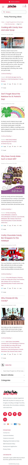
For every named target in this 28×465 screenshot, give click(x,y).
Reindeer (19, 220)
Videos (20, 351)
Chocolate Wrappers (11, 277)
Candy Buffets (15, 341)
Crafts (2, 279)
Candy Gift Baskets (6, 214)
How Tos (19, 77)
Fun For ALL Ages (12, 77)
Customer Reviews (8, 435)
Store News (4, 351)
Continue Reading (6, 73)
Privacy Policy (7, 449)
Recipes (3, 81)
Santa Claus (4, 222)
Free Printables (20, 279)
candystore (14, 214)
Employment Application (10, 446)
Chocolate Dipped (5, 216)
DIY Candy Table (13, 347)
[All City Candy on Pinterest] (15, 414)
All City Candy (9, 213)
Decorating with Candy (10, 279)
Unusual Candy (14, 351)
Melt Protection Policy (9, 444)
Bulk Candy (9, 139)
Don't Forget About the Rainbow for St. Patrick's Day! (11, 96)
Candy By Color (5, 343)
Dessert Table (4, 347)
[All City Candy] (10, 395)
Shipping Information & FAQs (11, 441)
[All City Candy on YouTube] (10, 414)
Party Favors (4, 79)
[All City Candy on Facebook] (5, 414)
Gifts (8, 218)
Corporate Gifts (20, 216)
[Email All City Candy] (5, 420)
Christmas (13, 216)
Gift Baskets (4, 218)
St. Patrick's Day (5, 143)
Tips (10, 143)
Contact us (6, 433)
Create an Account (8, 438)
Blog (14, 213)
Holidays (14, 139)
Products (21, 79)
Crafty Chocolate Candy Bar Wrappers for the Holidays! (11, 238)
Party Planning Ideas (13, 17)
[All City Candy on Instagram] (19, 414)
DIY (7, 77)
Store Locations (15, 1)
